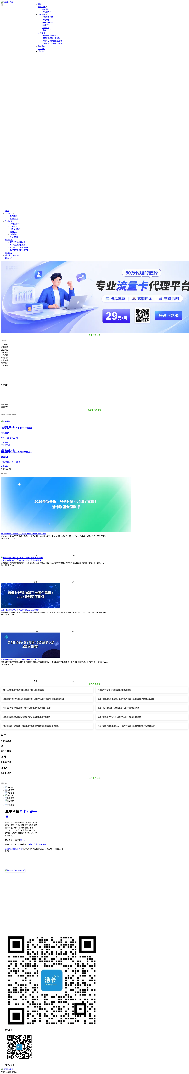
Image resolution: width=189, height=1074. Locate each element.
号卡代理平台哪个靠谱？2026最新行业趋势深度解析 (21, 659)
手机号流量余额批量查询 (52, 43)
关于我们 (41, 49)
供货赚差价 (46, 12)
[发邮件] (35, 931)
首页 (40, 4)
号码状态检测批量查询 (51, 38)
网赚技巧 (45, 25)
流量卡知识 (46, 30)
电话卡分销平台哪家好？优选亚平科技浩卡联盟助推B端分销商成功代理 (31, 726)
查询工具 (42, 33)
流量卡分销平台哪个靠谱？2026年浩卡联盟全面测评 (21, 560)
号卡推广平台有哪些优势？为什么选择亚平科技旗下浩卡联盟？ (27, 708)
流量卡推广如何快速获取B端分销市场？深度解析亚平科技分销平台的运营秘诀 (33, 699)
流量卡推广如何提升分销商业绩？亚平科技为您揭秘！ (119, 708)
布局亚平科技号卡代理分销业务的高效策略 (114, 690)
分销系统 (45, 28)
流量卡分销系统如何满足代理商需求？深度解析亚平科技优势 (26, 717)
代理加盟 (42, 7)
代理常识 (45, 20)
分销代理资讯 (47, 17)
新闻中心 (41, 46)
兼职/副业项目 (47, 22)
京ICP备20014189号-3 (13, 849)
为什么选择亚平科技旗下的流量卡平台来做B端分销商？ (24, 690)
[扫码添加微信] (94, 1069)
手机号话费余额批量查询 (52, 41)
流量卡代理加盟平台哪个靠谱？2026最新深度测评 (20, 610)
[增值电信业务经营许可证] (38, 844)
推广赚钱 (45, 9)
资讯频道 (42, 15)
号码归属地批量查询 (50, 36)
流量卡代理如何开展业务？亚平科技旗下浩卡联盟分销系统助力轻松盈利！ (127, 699)
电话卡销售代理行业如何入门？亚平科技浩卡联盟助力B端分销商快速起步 (126, 726)
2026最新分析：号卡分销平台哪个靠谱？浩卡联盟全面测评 (23, 534)
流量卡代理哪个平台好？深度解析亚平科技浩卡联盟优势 (120, 717)
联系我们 (41, 51)
